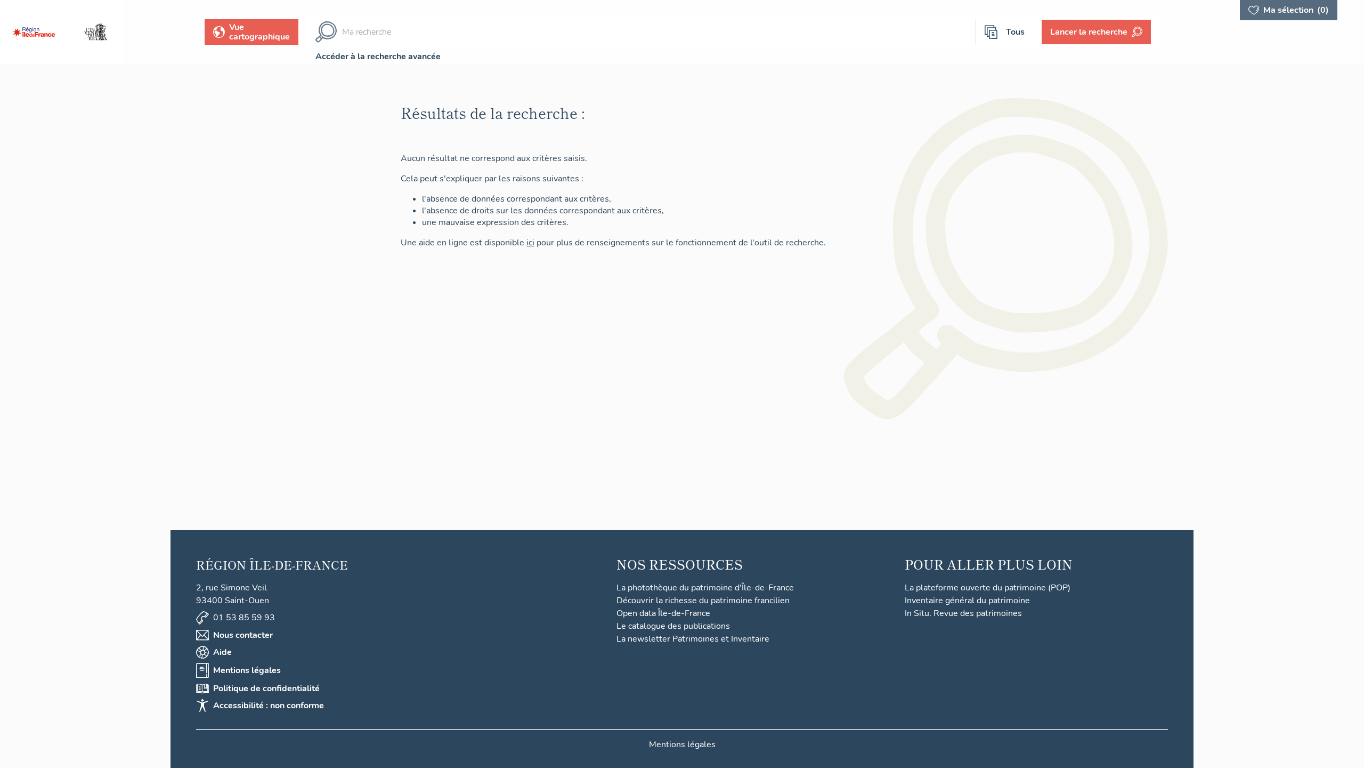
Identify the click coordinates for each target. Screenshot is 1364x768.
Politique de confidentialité (266, 688)
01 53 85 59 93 (244, 617)
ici (530, 243)
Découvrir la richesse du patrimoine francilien (703, 600)
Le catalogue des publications (673, 626)
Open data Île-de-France (663, 613)
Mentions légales (247, 670)
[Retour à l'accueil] (34, 32)
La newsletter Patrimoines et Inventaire (692, 639)
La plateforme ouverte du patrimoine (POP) (987, 588)
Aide (222, 652)
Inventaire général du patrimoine (967, 600)
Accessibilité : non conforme (268, 705)
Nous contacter (243, 635)
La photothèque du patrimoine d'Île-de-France (705, 588)
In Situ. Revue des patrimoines (963, 613)
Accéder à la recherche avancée (378, 56)
